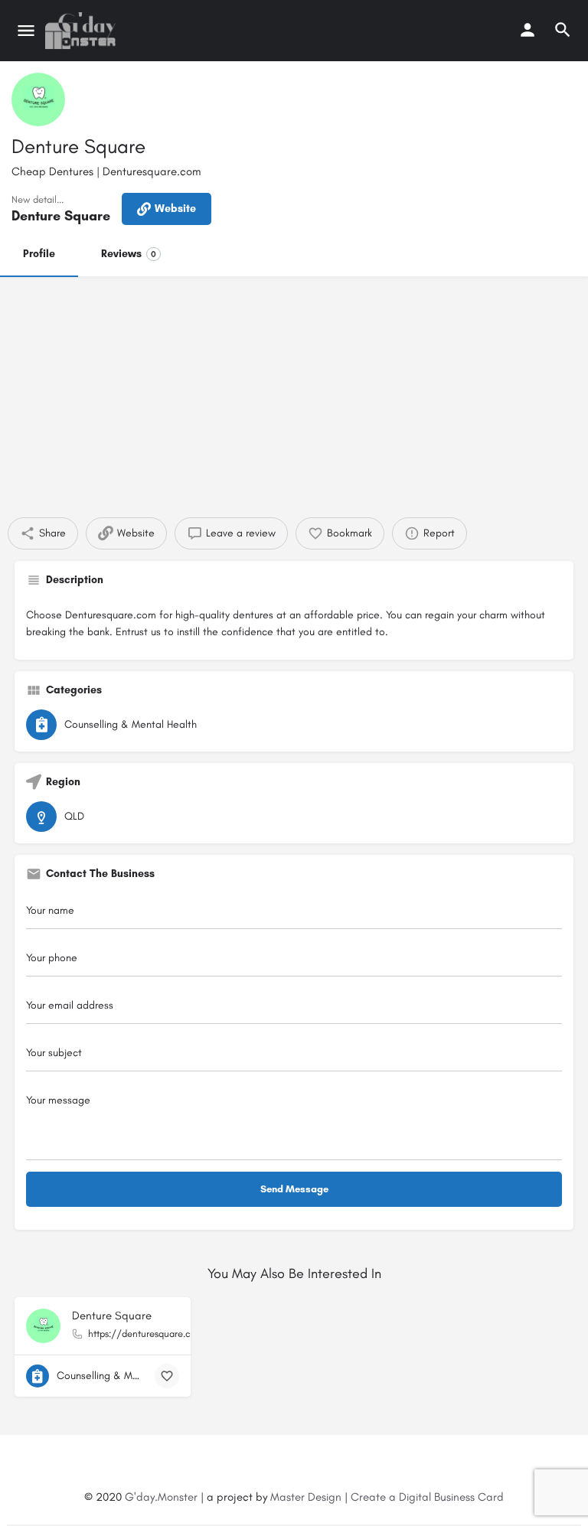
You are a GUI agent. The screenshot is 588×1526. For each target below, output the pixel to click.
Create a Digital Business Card (427, 1497)
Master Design (305, 1497)
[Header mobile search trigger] (563, 30)
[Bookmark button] (167, 1376)
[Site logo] (82, 30)
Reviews (128, 253)
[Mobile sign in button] (527, 30)
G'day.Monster (161, 1497)
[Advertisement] (294, 391)
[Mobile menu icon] (26, 30)
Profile (39, 253)
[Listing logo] (38, 99)
